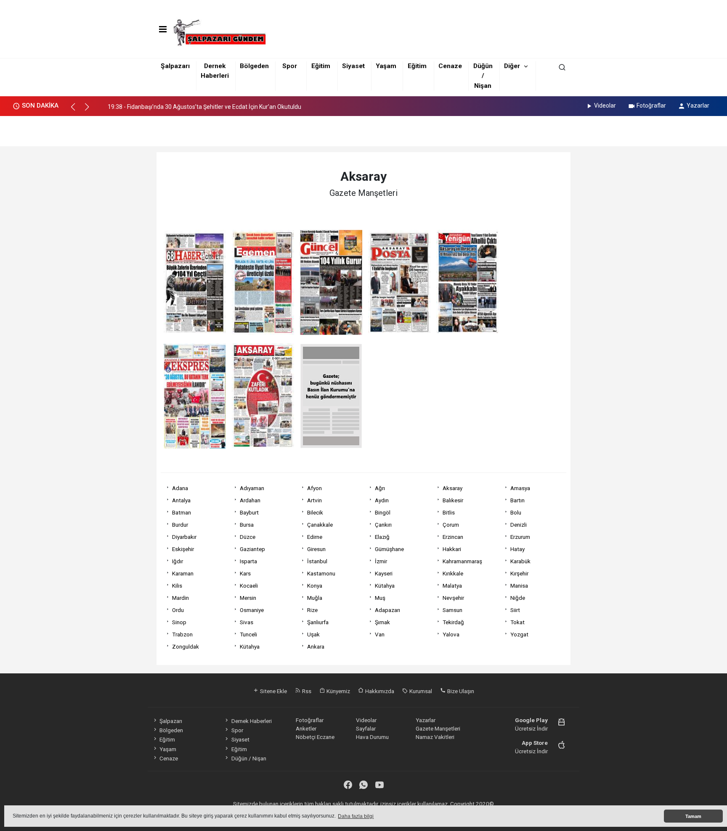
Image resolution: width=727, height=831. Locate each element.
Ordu (178, 610)
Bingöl (382, 512)
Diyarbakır (184, 536)
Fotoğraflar (651, 105)
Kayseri (384, 573)
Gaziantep (252, 549)
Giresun (316, 549)
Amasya (520, 488)
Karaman (183, 573)
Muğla (314, 597)
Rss (306, 691)
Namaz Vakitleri (435, 736)
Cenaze (450, 66)
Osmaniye (252, 610)
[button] (76, 110)
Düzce (247, 536)
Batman (181, 512)
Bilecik (315, 512)
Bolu (515, 512)
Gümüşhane (389, 549)
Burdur (180, 524)
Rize (312, 610)
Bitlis (449, 512)
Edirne (314, 536)
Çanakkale (320, 524)
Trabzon (182, 634)
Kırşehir (519, 573)
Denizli (518, 524)
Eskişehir (183, 549)
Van (380, 634)
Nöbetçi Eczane (315, 736)
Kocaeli (249, 585)
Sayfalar (366, 728)
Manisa (519, 585)
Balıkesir (453, 500)
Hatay (517, 549)
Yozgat (519, 634)
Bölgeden (254, 66)
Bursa (247, 524)
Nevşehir (453, 597)
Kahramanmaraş (462, 561)
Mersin (248, 597)
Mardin (180, 597)
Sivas (246, 622)
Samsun (452, 610)
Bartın (517, 500)
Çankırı (383, 524)
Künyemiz (337, 691)
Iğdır (177, 561)
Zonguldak (185, 646)
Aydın (382, 500)
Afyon (314, 488)
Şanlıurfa (318, 622)
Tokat (517, 622)
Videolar (605, 105)
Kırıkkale (453, 573)
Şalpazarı (175, 66)
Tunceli (248, 634)
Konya (314, 585)
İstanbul (317, 561)
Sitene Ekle (273, 691)
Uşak (313, 634)
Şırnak (382, 622)
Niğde (517, 597)
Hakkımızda (379, 691)
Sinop (179, 622)
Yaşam (386, 66)
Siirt (515, 610)
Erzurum (520, 536)
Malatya (452, 585)
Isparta (248, 561)
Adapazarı (387, 610)
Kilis (177, 585)
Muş (380, 597)
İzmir (381, 561)
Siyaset (353, 66)
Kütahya (385, 585)
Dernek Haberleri (251, 721)
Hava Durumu (372, 736)
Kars (245, 573)
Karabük (520, 561)
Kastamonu (321, 573)
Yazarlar (698, 105)
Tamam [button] (693, 816)
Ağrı (380, 488)
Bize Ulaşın (460, 691)
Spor (289, 66)
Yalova (451, 634)
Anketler (306, 728)
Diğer (512, 66)
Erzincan (453, 536)
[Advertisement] (363, 128)
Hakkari (452, 549)
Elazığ (382, 536)
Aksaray (452, 488)
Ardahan (250, 500)
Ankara (315, 646)
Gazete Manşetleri (438, 728)
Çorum (451, 524)
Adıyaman (252, 488)
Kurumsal (420, 691)
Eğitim (320, 66)
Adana (180, 488)
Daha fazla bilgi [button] (356, 816)
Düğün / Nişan (483, 76)
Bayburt (249, 512)
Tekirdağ (453, 622)
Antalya (181, 500)
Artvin (314, 500)
